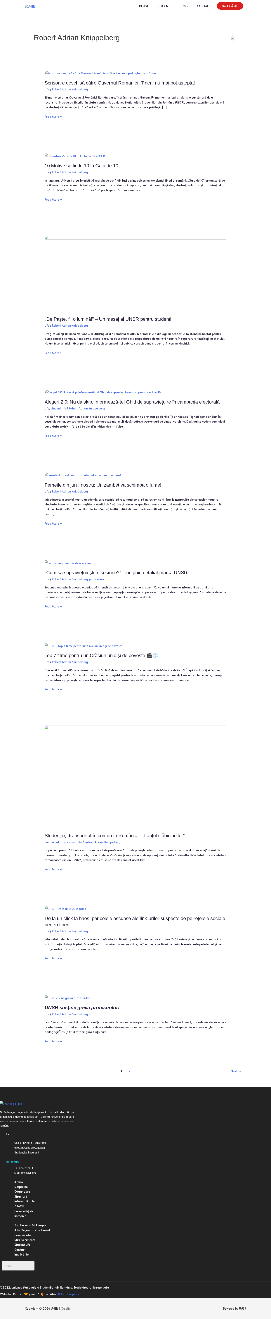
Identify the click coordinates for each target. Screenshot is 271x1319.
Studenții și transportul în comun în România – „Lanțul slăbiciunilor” (115, 835)
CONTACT (204, 6)
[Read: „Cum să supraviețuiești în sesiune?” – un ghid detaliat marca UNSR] (68, 562)
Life (47, 89)
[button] (230, 6)
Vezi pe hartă (12, 1162)
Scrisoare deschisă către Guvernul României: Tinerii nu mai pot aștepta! (120, 83)
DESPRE (143, 6)
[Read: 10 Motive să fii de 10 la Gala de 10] (75, 155)
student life (58, 408)
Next (236, 1071)
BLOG (184, 6)
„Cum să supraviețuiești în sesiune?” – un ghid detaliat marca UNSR (116, 572)
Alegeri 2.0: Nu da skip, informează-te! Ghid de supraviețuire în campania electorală (132, 402)
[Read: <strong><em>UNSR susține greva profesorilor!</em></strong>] (68, 997)
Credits (66, 1308)
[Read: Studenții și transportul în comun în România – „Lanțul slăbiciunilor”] (136, 776)
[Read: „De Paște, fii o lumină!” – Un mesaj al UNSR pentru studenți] (136, 273)
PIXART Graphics (68, 1294)
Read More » (53, 116)
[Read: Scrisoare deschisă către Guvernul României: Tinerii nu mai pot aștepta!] (100, 72)
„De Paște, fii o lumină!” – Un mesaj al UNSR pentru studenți (108, 319)
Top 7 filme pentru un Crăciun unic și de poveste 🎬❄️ (101, 655)
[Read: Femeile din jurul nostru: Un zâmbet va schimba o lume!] (83, 474)
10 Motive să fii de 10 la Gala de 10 (81, 165)
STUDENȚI (164, 6)
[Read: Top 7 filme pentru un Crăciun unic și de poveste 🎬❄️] (83, 645)
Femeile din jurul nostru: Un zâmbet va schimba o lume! (103, 485)
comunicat (52, 842)
